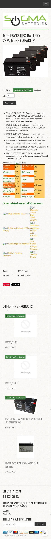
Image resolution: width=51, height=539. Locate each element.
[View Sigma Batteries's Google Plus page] (13, 496)
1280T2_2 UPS (11, 383)
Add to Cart (9, 102)
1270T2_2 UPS (11, 342)
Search (6, 510)
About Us (7, 513)
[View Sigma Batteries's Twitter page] (8, 496)
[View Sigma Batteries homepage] (25, 20)
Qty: (4, 96)
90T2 (19, 214)
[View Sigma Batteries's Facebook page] (4, 496)
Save (7, 285)
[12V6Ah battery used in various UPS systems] (25, 447)
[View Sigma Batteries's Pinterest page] (17, 496)
